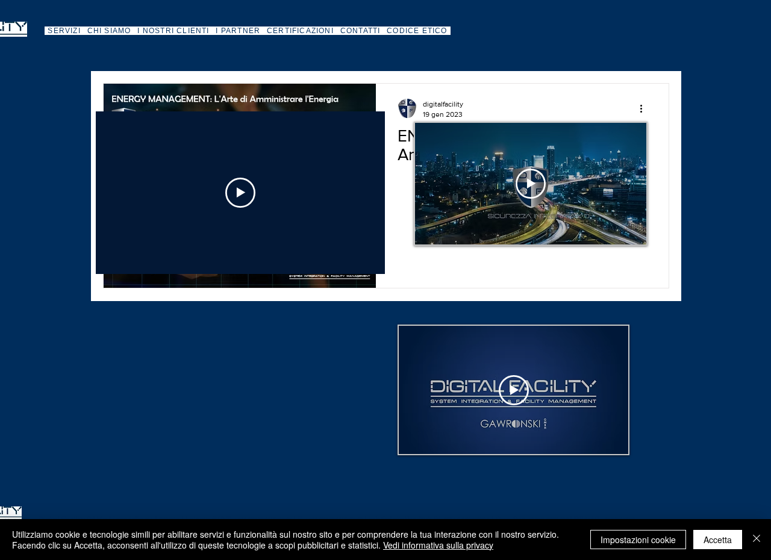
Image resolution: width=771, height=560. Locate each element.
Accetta (718, 540)
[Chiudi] (756, 539)
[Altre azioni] (645, 108)
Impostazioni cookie (638, 540)
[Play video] (240, 193)
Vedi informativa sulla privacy (438, 545)
